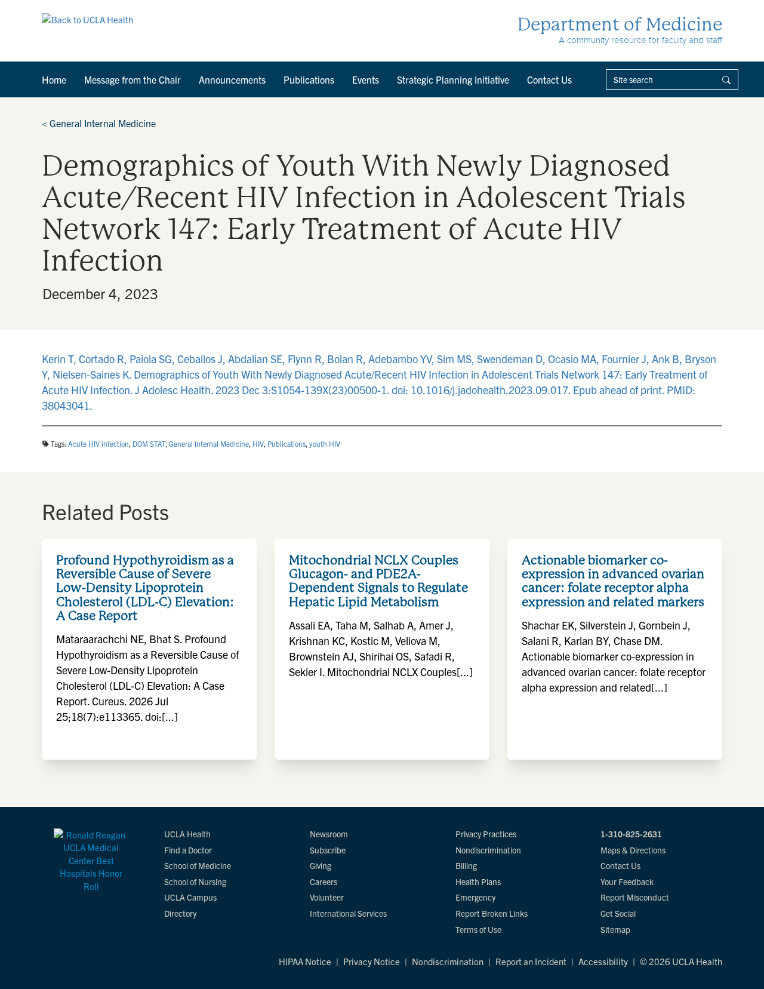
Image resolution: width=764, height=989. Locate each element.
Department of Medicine (619, 24)
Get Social (618, 913)
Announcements (232, 79)
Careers (323, 881)
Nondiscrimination (488, 849)
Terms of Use (478, 929)
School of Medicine (197, 865)
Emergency (475, 897)
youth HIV (324, 443)
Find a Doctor (188, 849)
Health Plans (478, 881)
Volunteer (327, 897)
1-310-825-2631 (631, 833)
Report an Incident (530, 961)
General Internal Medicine (99, 123)
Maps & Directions (633, 849)
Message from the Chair (132, 79)
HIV (258, 443)
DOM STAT (149, 443)
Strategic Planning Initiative (453, 79)
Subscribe (328, 849)
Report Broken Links (491, 913)
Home (54, 79)
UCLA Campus (190, 897)
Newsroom (329, 833)
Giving (320, 865)
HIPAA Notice (305, 961)
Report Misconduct (634, 897)
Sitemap (615, 929)
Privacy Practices (485, 833)
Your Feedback (627, 881)
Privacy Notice (371, 961)
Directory (180, 913)
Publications (309, 79)
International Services (348, 913)
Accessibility (603, 961)
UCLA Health (187, 833)
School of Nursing (195, 881)
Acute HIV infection (98, 443)
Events (365, 79)
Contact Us (549, 79)
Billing (466, 865)
